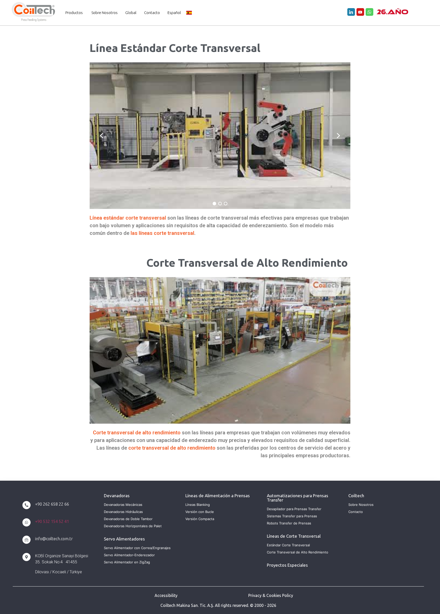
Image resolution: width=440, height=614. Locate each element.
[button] (101, 135)
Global (130, 12)
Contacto (152, 12)
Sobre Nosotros (104, 12)
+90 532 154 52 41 (52, 521)
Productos (74, 12)
